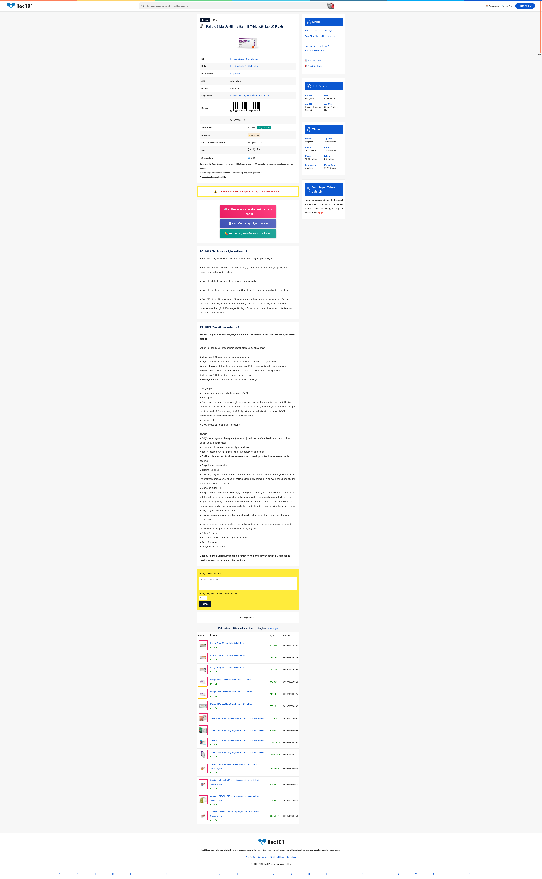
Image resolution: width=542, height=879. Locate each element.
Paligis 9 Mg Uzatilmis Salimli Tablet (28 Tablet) (231, 704)
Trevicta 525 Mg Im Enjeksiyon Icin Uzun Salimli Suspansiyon (237, 752)
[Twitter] (254, 151)
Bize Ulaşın (291, 857)
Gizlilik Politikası (277, 857)
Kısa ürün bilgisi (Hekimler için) (244, 66)
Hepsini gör (272, 628)
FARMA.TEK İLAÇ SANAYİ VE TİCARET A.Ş (249, 95)
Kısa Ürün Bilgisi (314, 66)
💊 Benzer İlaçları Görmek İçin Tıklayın (248, 233)
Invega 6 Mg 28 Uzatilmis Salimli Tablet (227, 655)
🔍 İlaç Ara (506, 6)
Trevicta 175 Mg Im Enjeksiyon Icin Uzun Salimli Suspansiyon (237, 718)
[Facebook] (249, 151)
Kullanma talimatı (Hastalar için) (244, 59)
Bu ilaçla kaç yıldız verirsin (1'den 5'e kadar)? (219, 593)
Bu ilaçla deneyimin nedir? (210, 573)
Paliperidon (235, 73)
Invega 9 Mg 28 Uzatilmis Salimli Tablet (227, 667)
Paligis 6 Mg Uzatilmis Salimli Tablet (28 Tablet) (231, 692)
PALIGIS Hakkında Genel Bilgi (318, 30)
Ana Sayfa (250, 857)
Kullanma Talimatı (315, 60)
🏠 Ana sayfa (492, 6)
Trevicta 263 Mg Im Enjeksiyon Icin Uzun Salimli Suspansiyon (237, 730)
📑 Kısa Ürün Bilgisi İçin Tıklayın (248, 223)
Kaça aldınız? (264, 127)
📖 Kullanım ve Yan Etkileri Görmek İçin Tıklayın (248, 211)
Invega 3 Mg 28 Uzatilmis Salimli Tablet (227, 643)
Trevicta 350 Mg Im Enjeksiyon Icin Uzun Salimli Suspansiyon (237, 740)
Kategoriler (262, 857)
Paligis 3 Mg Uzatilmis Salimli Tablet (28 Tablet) (231, 679)
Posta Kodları (525, 6)
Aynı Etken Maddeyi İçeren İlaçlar (320, 36)
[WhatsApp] (258, 151)
